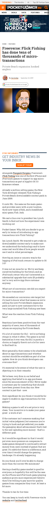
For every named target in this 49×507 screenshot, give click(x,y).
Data (24, 13)
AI (28, 2)
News (4, 13)
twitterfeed (21, 500)
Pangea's (22, 173)
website (6, 500)
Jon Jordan (14, 78)
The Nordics (19, 2)
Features (35, 13)
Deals (14, 13)
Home (4, 44)
